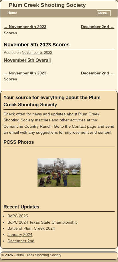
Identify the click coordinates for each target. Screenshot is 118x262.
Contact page (84, 126)
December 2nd (97, 26)
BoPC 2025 (17, 216)
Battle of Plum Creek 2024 (31, 228)
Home (12, 13)
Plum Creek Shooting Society (47, 5)
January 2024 (19, 234)
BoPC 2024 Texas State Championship (42, 222)
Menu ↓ (104, 13)
